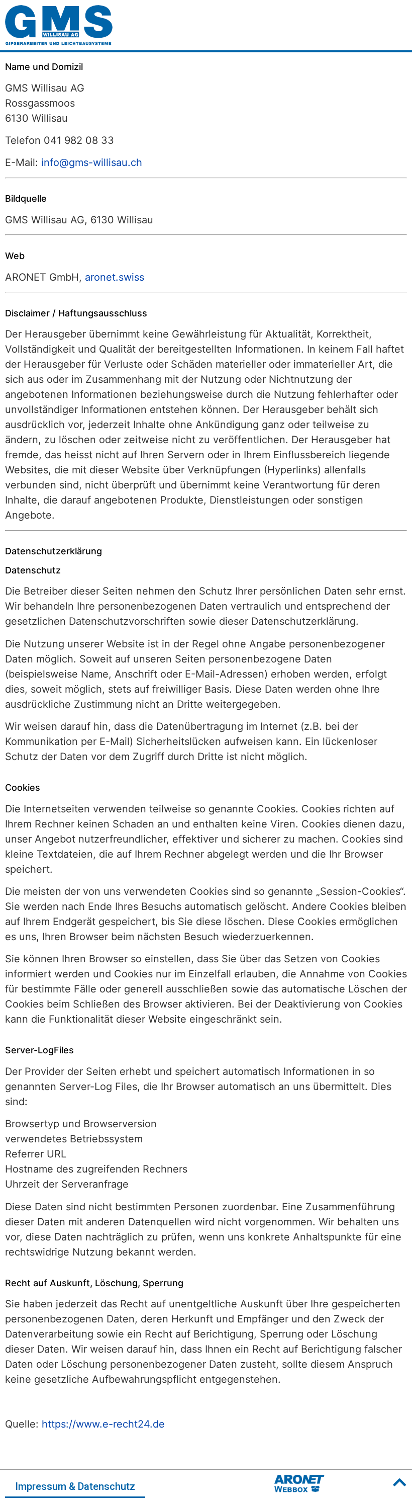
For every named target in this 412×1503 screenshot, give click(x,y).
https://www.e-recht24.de (103, 1424)
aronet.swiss (114, 277)
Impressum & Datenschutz (75, 1486)
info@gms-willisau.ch (91, 162)
